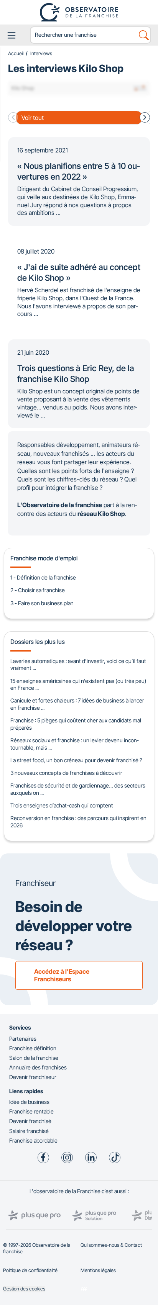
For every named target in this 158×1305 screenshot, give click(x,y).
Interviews (41, 53)
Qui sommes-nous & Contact (111, 1245)
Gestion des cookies (24, 1289)
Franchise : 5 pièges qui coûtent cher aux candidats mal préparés (75, 724)
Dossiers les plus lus (37, 641)
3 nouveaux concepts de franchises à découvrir (66, 773)
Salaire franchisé (29, 1131)
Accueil (15, 53)
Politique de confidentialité (30, 1270)
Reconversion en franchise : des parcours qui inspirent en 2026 (78, 822)
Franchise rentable (31, 1111)
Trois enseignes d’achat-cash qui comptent (61, 805)
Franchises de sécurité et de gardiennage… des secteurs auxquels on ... (77, 789)
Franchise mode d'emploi (43, 558)
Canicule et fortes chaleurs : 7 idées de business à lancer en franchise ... (77, 704)
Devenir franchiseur (32, 1077)
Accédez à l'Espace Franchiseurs (61, 975)
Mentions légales (98, 1270)
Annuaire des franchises (38, 1067)
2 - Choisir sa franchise (37, 590)
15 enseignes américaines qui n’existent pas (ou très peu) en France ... (78, 684)
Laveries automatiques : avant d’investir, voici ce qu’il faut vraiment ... (78, 664)
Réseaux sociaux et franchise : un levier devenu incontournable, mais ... (74, 744)
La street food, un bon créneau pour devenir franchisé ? (76, 760)
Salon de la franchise (33, 1057)
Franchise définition (32, 1048)
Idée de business (29, 1102)
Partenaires (22, 1038)
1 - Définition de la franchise (43, 577)
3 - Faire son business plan (42, 603)
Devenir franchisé (30, 1121)
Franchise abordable (33, 1140)
